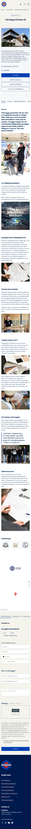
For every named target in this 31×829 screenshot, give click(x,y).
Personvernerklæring (7, 790)
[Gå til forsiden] (4, 4)
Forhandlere (9, 9)
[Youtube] (9, 823)
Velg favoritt (14, 15)
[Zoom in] (29, 581)
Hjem (2, 9)
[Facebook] (2, 823)
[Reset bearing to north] (29, 586)
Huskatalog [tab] (16, 616)
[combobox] (24, 4)
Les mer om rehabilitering (15, 89)
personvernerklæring (14, 730)
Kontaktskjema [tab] (6, 616)
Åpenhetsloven (5, 797)
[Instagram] (6, 823)
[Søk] (24, 4)
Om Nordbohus (5, 780)
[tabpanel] (15, 686)
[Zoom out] (29, 584)
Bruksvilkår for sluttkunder (9, 793)
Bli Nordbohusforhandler (8, 784)
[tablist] (15, 616)
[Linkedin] (12, 823)
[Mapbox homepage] (4, 610)
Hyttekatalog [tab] (25, 616)
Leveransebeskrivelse (7, 787)
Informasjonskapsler (7, 800)
